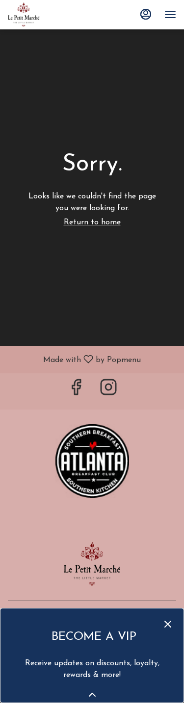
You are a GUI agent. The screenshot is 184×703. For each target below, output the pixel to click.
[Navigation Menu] (170, 14)
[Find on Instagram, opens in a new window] (108, 391)
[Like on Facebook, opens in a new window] (76, 391)
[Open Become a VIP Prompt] (92, 695)
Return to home (92, 222)
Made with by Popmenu (74, 359)
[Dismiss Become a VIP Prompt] (168, 624)
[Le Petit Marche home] (52, 14)
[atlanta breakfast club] (92, 460)
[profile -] (146, 14)
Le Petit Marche (92, 564)
